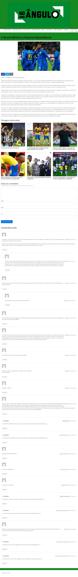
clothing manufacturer (64, 435)
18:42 (74, 300)
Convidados (66, 29)
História (43, 29)
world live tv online (65, 485)
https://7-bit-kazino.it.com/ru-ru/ (62, 556)
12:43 (75, 510)
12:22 (75, 485)
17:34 (75, 239)
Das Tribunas (49, 29)
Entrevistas (72, 31)
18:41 (75, 318)
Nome (2, 201)
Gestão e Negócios (58, 29)
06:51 (75, 355)
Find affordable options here (62, 541)
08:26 (75, 529)
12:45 (75, 435)
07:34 (75, 453)
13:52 (75, 388)
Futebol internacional (16, 29)
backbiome (66, 529)
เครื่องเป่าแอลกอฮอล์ (64, 496)
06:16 (75, 420)
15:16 (75, 556)
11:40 (75, 371)
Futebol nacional (7, 29)
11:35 (75, 496)
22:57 (75, 469)
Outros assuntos (26, 29)
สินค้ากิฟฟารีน (66, 421)
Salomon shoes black (64, 453)
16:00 (75, 403)
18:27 (74, 261)
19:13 (75, 541)
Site (2, 213)
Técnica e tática (73, 29)
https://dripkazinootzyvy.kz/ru (62, 510)
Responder (4, 249)
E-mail (2, 207)
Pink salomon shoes (64, 469)
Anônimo (67, 239)
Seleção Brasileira (36, 29)
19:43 (75, 335)
